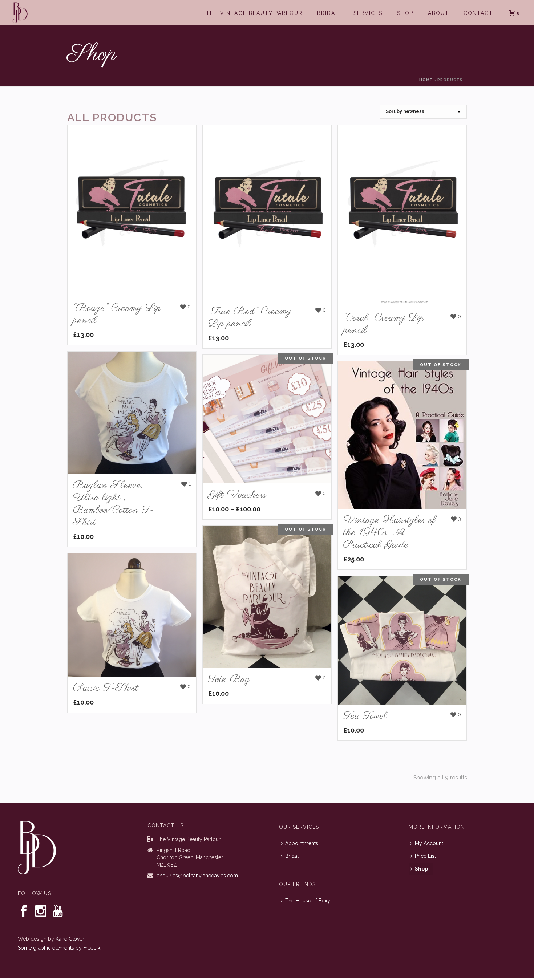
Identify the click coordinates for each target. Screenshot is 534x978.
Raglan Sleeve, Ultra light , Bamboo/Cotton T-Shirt (113, 503)
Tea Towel (365, 716)
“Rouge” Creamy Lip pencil (117, 314)
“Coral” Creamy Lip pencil (383, 324)
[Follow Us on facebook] (23, 911)
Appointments (301, 843)
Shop (405, 13)
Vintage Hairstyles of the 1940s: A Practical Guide (389, 532)
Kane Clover (70, 939)
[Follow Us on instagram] (40, 911)
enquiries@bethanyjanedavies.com (197, 875)
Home (425, 80)
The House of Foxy (307, 901)
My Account (429, 843)
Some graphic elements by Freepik (59, 948)
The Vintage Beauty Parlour (254, 13)
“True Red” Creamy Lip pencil (250, 317)
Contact (478, 13)
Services (368, 13)
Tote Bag (229, 679)
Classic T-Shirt (105, 688)
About (438, 13)
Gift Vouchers (237, 495)
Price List (425, 856)
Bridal (328, 13)
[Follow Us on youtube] (58, 911)
